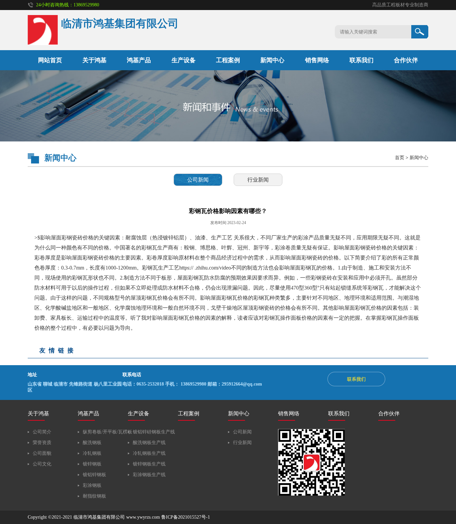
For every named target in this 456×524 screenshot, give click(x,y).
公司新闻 (198, 180)
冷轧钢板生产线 (149, 453)
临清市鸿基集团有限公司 (99, 517)
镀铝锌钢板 (94, 474)
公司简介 (42, 431)
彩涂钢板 (92, 485)
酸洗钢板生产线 (149, 442)
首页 (399, 157)
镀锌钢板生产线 (149, 463)
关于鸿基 (94, 60)
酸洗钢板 (92, 442)
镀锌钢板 (92, 463)
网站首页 (50, 60)
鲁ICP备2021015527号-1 (185, 517)
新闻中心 (272, 60)
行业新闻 (258, 180)
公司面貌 (42, 453)
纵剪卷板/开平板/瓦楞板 (107, 431)
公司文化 (42, 463)
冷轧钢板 (92, 453)
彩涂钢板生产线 (149, 474)
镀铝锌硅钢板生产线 (154, 431)
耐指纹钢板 (94, 496)
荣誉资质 (42, 442)
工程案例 (228, 60)
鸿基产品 (139, 60)
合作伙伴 (406, 60)
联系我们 (362, 60)
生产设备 (184, 60)
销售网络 (317, 60)
